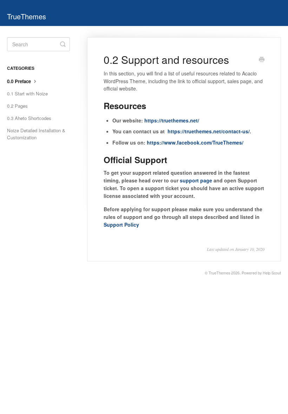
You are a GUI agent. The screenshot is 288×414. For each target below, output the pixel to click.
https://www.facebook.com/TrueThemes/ (195, 142)
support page (196, 180)
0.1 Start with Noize (27, 93)
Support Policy (121, 224)
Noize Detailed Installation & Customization (36, 134)
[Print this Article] (261, 60)
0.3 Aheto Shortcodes (29, 118)
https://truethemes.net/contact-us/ (209, 131)
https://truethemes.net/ (171, 120)
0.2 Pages (17, 105)
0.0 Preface (19, 81)
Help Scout (272, 272)
